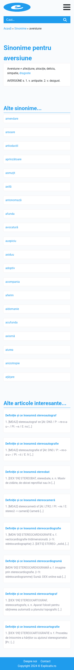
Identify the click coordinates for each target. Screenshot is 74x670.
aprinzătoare (13, 159)
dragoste (25, 73)
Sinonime (20, 28)
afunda (10, 213)
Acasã (7, 28)
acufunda (11, 322)
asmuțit (10, 173)
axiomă (10, 336)
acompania (12, 281)
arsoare (10, 132)
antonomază (13, 200)
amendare (11, 118)
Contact (45, 661)
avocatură (11, 227)
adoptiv (10, 268)
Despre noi (30, 661)
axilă (8, 186)
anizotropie (12, 363)
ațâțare (9, 377)
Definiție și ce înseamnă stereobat (27, 472)
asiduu (9, 254)
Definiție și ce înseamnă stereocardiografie (33, 528)
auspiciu (10, 241)
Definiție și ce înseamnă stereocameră (30, 500)
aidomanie (12, 309)
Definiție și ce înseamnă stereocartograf (31, 594)
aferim (9, 295)
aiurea (9, 349)
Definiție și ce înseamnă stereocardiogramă (33, 561)
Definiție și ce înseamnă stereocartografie (32, 626)
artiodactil (11, 145)
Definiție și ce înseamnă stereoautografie (32, 443)
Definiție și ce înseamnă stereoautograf (30, 415)
